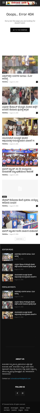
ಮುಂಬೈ (4, 165)
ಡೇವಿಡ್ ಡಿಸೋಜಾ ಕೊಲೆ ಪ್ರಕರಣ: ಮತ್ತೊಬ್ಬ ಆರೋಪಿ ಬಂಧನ (20, 202)
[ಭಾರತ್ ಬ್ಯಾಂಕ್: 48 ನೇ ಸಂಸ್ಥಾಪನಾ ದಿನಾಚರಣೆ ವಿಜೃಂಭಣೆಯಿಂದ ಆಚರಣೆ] (20, 158)
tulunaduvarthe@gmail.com (21, 378)
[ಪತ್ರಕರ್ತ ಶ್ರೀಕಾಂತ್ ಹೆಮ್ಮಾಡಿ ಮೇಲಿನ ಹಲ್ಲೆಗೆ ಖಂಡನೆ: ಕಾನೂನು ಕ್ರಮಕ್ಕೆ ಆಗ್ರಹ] (20, 96)
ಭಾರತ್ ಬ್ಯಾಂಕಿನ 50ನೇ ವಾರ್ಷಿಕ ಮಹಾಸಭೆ (20, 231)
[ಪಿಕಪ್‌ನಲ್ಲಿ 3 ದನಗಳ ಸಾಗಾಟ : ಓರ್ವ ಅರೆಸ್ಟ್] (20, 65)
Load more (19, 239)
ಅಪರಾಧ (4, 72)
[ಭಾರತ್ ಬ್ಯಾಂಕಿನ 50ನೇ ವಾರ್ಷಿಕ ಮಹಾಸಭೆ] (20, 220)
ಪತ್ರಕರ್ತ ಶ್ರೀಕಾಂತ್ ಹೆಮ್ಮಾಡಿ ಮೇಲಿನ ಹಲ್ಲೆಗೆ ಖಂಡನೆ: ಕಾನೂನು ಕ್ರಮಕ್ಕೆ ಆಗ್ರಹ (19, 108)
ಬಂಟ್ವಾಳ (4, 134)
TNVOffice (5, 82)
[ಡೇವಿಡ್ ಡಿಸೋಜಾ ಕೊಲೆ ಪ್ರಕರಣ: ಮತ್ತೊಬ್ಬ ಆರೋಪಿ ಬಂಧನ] (20, 189)
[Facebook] (17, 393)
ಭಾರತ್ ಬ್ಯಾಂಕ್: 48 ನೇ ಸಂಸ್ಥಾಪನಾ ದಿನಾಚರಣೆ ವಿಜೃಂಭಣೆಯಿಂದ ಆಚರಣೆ (17, 170)
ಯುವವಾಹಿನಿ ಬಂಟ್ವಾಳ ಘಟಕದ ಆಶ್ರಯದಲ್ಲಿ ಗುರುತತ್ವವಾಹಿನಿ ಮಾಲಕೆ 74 (18, 139)
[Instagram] (23, 393)
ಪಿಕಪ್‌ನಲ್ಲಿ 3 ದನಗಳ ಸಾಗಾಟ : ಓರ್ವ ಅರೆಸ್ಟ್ (17, 77)
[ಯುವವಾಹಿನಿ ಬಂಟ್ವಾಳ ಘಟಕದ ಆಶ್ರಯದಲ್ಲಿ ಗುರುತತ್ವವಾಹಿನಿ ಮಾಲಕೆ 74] (20, 127)
